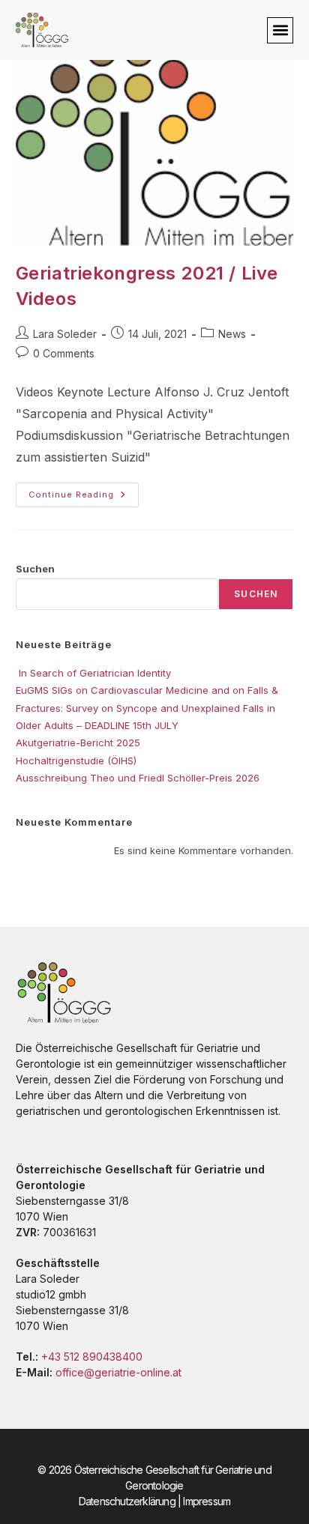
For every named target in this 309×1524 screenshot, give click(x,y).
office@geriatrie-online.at (119, 1372)
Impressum (206, 1501)
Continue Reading (83, 491)
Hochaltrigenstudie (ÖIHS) (76, 760)
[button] (280, 30)
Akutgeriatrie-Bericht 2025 (78, 743)
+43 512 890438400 (91, 1356)
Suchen (35, 569)
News (232, 333)
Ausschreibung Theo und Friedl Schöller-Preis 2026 (138, 778)
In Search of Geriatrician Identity (93, 673)
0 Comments (63, 353)
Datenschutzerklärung (127, 1501)
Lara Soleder (65, 333)
